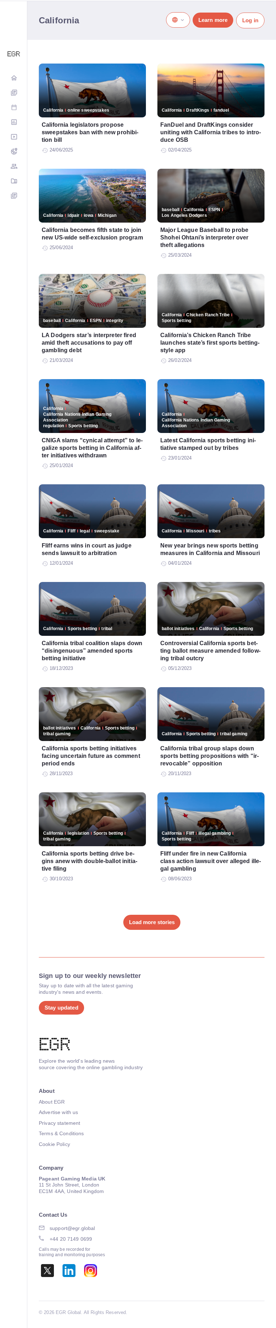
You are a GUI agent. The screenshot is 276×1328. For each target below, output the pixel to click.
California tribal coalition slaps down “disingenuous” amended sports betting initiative (92, 650)
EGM (13, 166)
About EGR (52, 1102)
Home (13, 78)
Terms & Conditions (61, 1133)
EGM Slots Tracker (13, 152)
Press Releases (13, 196)
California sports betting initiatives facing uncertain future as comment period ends (91, 755)
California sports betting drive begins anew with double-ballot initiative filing (89, 861)
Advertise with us (58, 1112)
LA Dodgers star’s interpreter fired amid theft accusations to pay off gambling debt (89, 342)
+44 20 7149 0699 (71, 1239)
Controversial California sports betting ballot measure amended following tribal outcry (210, 650)
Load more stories (152, 922)
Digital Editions (13, 93)
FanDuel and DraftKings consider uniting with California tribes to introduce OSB (210, 132)
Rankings (13, 122)
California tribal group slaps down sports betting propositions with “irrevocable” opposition (209, 755)
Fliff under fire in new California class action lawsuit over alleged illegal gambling (210, 861)
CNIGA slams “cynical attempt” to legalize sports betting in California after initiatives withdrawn (92, 447)
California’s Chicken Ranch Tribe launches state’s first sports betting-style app (209, 342)
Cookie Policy (54, 1144)
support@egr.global (72, 1228)
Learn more (212, 20)
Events (13, 108)
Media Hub (13, 137)
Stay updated (61, 1008)
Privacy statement (59, 1123)
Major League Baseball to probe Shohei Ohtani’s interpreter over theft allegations (204, 237)
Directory (13, 181)
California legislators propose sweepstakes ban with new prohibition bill (90, 132)
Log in (250, 20)
